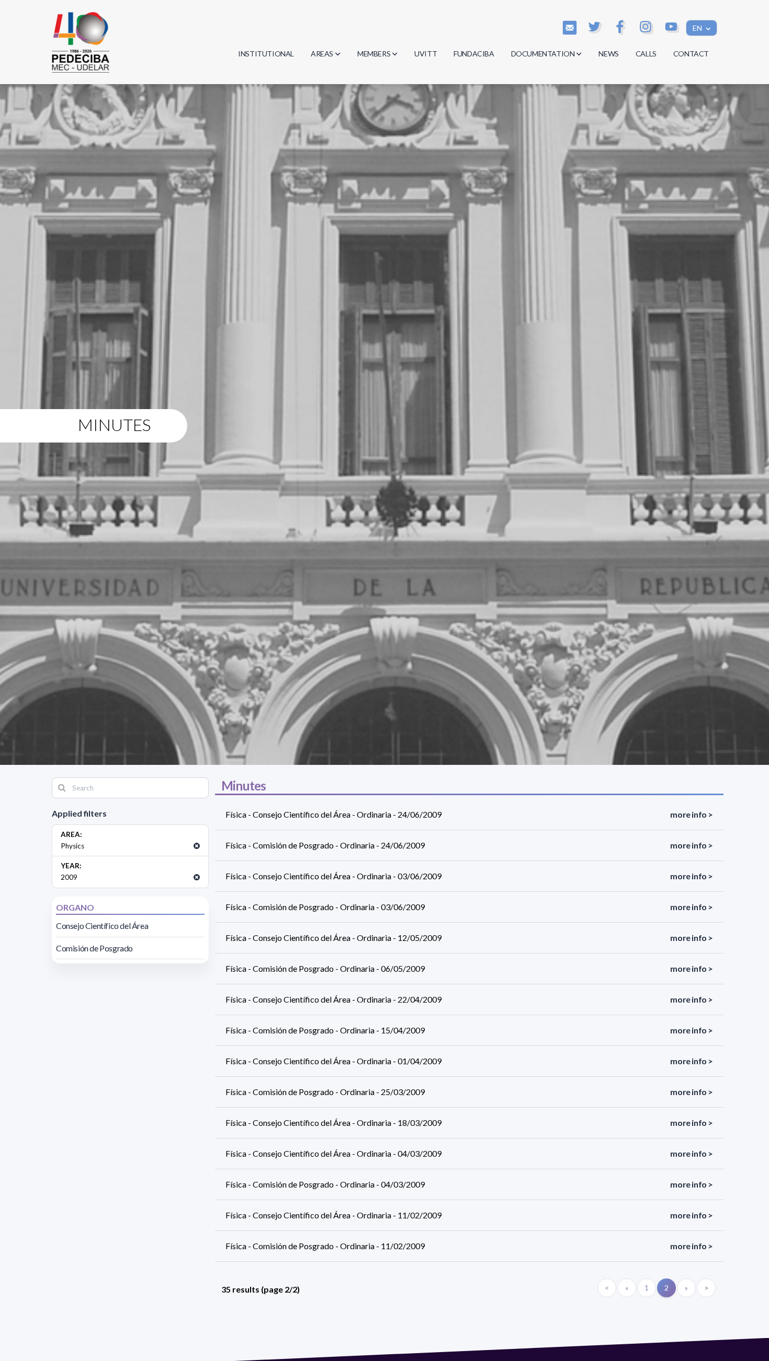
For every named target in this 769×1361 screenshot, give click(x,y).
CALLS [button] (646, 53)
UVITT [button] (425, 53)
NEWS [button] (608, 53)
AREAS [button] (322, 53)
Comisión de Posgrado (94, 948)
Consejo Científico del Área (102, 925)
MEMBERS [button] (373, 53)
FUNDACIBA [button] (474, 53)
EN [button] (698, 28)
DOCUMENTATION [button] (543, 53)
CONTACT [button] (691, 53)
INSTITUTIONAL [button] (266, 53)
